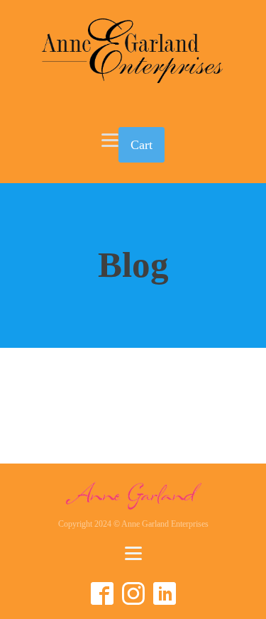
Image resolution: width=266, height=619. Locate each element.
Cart (142, 145)
